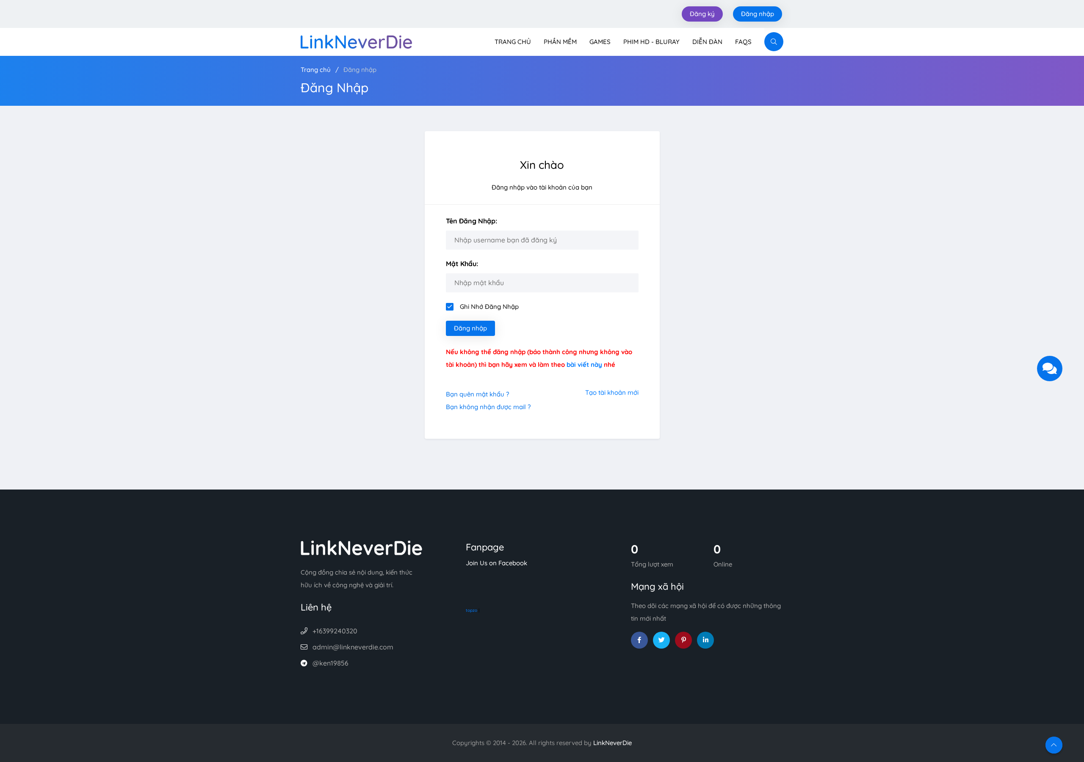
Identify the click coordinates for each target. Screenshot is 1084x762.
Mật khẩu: (462, 263)
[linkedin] (705, 640)
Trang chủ (513, 42)
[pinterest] (683, 640)
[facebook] (639, 640)
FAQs (743, 42)
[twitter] (661, 640)
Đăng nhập (757, 14)
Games (600, 42)
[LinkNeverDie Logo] (356, 41)
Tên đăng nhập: (471, 221)
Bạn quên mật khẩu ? (477, 394)
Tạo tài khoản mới (612, 392)
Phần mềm (560, 42)
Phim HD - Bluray (651, 42)
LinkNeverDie (612, 743)
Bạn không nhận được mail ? (488, 407)
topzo (471, 610)
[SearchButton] (773, 41)
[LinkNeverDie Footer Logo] (362, 547)
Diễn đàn (707, 42)
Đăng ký (702, 14)
